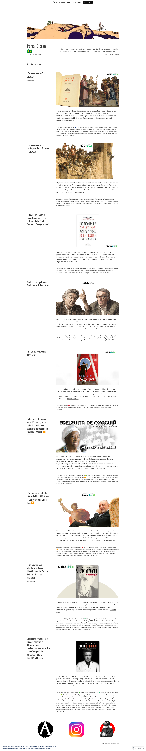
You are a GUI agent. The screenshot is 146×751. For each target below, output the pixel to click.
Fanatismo (59, 701)
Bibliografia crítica (69, 268)
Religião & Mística (73, 201)
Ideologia (75, 703)
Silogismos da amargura (84, 709)
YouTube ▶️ (82, 477)
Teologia (97, 129)
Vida (61, 49)
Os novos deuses (76, 133)
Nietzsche (107, 705)
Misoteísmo (92, 272)
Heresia (72, 625)
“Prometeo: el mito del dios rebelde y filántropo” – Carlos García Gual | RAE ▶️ (38, 497)
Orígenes (69, 133)
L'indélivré (99, 703)
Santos (79, 629)
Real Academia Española (69, 555)
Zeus (96, 555)
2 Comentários (31, 581)
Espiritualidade (74, 405)
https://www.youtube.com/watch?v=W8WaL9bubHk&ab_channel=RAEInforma (84, 538)
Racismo (109, 481)
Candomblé (108, 477)
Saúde (68, 205)
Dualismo (81, 623)
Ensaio (87, 199)
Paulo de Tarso (92, 133)
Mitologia (59, 201)
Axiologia (78, 475)
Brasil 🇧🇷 (73, 127)
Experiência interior (100, 623)
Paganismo (84, 133)
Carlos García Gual (84, 549)
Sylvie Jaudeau (86, 629)
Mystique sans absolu (85, 627)
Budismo (81, 621)
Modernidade (110, 692)
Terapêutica (108, 709)
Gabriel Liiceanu (74, 701)
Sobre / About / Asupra (112, 54)
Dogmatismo (74, 623)
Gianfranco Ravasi (84, 701)
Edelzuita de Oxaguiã (77, 479)
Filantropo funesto (77, 551)
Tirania (114, 340)
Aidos (67, 549)
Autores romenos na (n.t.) (111, 51)
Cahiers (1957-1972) (89, 621)
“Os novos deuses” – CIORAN (36, 74)
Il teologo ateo (82, 703)
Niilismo (94, 627)
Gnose (108, 623)
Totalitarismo (60, 342)
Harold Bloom (101, 701)
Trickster (92, 555)
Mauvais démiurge (107, 131)
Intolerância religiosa (94, 481)
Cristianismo (70, 131)
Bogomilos (75, 621)
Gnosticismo (87, 203)
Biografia (77, 619)
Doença (68, 203)
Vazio (113, 709)
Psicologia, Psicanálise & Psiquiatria (84, 129)
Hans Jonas (59, 625)
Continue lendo (69, 120)
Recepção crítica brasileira (81, 51)
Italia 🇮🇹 (97, 692)
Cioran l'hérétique (106, 621)
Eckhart (86, 623)
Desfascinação (60, 699)
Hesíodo (85, 551)
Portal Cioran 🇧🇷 (36, 48)
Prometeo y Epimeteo (90, 553)
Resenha (111, 619)
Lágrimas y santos (88, 625)
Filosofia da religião (99, 127)
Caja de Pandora (73, 549)
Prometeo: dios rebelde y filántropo (106, 553)
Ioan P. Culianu (78, 625)
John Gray (112, 338)
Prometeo (70, 553)
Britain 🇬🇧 (67, 405)
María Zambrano (70, 705)
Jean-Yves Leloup (91, 703)
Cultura (89, 475)
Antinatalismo (110, 695)
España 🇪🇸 (80, 547)
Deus (64, 203)
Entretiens (92, 623)
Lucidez (96, 625)
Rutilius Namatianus (108, 133)
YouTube (115, 49)
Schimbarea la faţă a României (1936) (66, 709)
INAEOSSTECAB (96, 479)
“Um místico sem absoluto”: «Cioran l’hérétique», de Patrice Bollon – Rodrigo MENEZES (37, 571)
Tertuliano (71, 135)
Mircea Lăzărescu (74, 627)
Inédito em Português (62, 129)
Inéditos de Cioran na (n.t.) (101, 49)
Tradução (102, 129)
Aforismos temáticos (78, 49)
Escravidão (87, 479)
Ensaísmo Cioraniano (87, 127)
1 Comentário (30, 80)
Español (86, 547)
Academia (66, 547)
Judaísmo (77, 131)
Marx (93, 551)
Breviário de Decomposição (63, 697)
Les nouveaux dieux (95, 131)
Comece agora (87, 2)
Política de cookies (46, 748)
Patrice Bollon (107, 627)
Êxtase (65, 621)
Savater (113, 707)
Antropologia (71, 475)
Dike (109, 549)
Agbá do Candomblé (99, 477)
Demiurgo (59, 203)
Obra (67, 49)
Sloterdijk (94, 709)
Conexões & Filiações (74, 336)
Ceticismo (98, 621)
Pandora (58, 553)
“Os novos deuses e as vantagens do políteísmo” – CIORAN (38, 148)
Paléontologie (69, 707)
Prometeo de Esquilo (79, 553)
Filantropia (68, 551)
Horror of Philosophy (66, 703)
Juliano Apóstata (85, 131)
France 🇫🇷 (94, 268)
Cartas (89, 49)
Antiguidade (67, 127)
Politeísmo (99, 133)
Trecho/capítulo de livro (97, 201)
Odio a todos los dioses (109, 551)
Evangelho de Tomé (110, 699)
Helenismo (66, 625)
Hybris (89, 551)
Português (71, 129)
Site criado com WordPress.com (110, 744)
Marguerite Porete (104, 625)
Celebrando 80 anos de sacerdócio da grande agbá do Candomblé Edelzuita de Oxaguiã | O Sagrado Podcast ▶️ (37, 425)
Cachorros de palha (103, 338)
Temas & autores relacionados (103, 547)
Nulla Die (113, 705)
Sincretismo (69, 483)
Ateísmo (72, 270)
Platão (92, 707)
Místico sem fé (65, 627)
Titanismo (86, 555)
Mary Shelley (99, 551)
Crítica (82, 692)
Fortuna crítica (64, 51)
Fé (71, 203)
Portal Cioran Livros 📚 (69, 695)
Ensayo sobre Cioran (82, 699)
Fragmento (66, 701)
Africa (65, 475)
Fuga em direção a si (78, 203)
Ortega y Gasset (60, 707)
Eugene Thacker (99, 699)
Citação (70, 199)
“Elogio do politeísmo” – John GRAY (37, 353)
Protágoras (59, 555)
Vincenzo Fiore (60, 711)
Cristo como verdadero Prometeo (98, 549)
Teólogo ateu (100, 709)
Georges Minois (66, 272)
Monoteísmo (63, 133)
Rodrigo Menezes (72, 629)
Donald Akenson (72, 699)
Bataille (70, 621)
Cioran (79, 127)
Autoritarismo (94, 338)
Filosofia (77, 268)
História (92, 692)
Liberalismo (69, 340)
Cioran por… (97, 51)
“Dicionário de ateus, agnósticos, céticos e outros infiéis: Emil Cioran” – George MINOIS (38, 219)
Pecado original (86, 707)
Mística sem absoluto (91, 705)
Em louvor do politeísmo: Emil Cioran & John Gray (38, 283)
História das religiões (111, 127)
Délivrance (105, 697)
